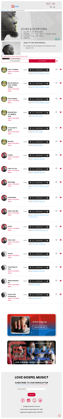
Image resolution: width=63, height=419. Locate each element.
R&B (43, 159)
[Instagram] (29, 401)
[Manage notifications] (59, 415)
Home (2, 10)
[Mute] (47, 70)
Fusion (34, 257)
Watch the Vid (39, 327)
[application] (39, 70)
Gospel (47, 73)
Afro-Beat (35, 73)
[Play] (30, 70)
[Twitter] (34, 401)
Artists (7, 10)
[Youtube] (40, 401)
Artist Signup (40, 322)
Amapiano (42, 73)
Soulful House (33, 217)
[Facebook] (23, 401)
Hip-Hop (39, 159)
